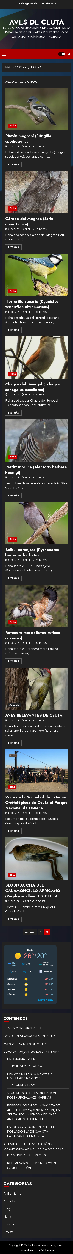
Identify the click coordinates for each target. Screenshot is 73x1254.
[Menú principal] (4, 54)
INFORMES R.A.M (23, 1085)
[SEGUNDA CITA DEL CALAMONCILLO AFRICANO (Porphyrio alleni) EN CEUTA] (36, 858)
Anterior (30, 932)
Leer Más (13, 164)
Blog (12, 787)
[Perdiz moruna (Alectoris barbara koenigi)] (36, 440)
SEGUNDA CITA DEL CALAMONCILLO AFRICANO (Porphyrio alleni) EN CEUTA (32, 890)
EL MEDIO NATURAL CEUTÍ (23, 1028)
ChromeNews (27, 1250)
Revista (9, 1232)
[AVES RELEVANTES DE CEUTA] (36, 689)
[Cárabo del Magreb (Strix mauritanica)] (36, 192)
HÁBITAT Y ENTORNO (26, 1065)
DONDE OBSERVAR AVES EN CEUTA (30, 1036)
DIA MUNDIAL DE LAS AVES (26, 1155)
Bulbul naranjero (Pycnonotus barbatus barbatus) (32, 552)
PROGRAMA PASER (21, 1059)
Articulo (14, 705)
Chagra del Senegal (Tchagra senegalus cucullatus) (32, 386)
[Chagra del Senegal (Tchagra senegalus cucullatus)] (36, 357)
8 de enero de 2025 (35, 901)
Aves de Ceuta (36, 22)
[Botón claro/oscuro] (61, 54)
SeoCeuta (13, 146)
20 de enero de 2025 (36, 813)
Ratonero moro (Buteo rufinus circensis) (32, 635)
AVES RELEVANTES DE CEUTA (33, 715)
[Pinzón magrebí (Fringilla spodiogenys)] (36, 109)
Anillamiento (12, 1193)
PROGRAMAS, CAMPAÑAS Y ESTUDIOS (31, 1052)
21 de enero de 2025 (36, 146)
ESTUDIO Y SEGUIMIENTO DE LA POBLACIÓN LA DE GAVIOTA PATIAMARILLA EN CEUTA (31, 1132)
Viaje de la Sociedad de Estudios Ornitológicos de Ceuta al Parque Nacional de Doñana (36, 802)
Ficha (12, 125)
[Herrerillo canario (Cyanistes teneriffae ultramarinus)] (36, 275)
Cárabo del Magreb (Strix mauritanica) (29, 221)
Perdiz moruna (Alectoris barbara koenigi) (36, 469)
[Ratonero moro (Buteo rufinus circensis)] (36, 606)
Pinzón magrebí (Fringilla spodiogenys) (28, 138)
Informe (9, 1224)
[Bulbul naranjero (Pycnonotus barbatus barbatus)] (36, 523)
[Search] (69, 54)
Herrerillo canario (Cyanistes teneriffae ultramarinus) (31, 304)
